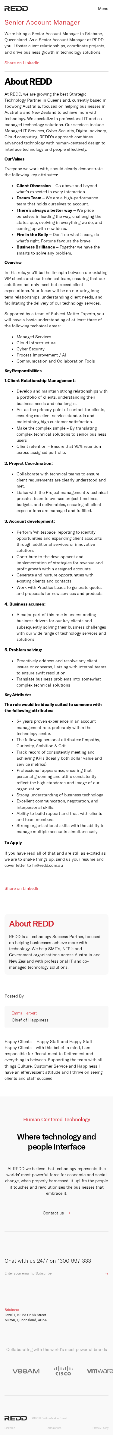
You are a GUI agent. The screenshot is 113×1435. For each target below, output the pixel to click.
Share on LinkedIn (22, 62)
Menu (103, 8)
